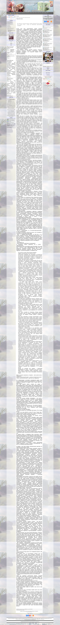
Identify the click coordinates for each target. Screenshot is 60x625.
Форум (39, 12)
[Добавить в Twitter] (12, 17)
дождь (10, 104)
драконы (12, 108)
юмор (8, 99)
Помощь (17, 12)
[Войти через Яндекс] (48, 21)
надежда (13, 105)
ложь (14, 115)
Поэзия (23, 12)
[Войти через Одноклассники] (51, 21)
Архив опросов (12, 126)
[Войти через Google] (49, 21)
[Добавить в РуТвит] (11, 17)
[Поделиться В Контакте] (13, 17)
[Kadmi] (50, 61)
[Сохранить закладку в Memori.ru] (7, 17)
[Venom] (46, 61)
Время (12, 110)
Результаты (8, 126)
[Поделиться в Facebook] (9, 16)
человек (14, 113)
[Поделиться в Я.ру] (11, 18)
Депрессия (13, 114)
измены (8, 115)
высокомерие (11, 116)
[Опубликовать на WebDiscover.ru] (14, 17)
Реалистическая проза (27, 17)
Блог (37, 12)
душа (8, 104)
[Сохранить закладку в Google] (10, 16)
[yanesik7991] (48, 61)
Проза (25, 12)
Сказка (8, 25)
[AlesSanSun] (52, 61)
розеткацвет (49, 36)
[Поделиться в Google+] (11, 16)
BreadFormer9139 (50, 49)
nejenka (45, 85)
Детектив (8, 26)
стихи (10, 103)
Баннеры (45, 12)
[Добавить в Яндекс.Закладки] (10, 18)
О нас (12, 12)
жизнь (10, 100)
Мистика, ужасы (9, 22)
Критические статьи (12, 56)
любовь (12, 99)
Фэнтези (8, 23)
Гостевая (43, 12)
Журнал (33, 12)
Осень (8, 106)
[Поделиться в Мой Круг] (8, 17)
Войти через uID (48, 19)
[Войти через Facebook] (46, 21)
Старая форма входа (48, 23)
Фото (40, 12)
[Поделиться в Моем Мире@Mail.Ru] (14, 16)
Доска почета (20, 12)
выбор (12, 106)
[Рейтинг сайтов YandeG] (44, 624)
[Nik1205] (44, 61)
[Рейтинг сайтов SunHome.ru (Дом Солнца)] (27, 624)
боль (14, 106)
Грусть (8, 105)
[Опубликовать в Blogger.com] (7, 16)
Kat (47, 85)
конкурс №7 (11, 112)
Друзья (47, 12)
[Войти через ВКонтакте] (45, 21)
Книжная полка (28, 12)
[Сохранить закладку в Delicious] (8, 16)
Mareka (50, 85)
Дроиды (13, 107)
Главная (17, 17)
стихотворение (13, 104)
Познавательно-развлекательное (10, 79)
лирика (13, 103)
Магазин (31, 12)
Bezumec (49, 40)
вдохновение (11, 115)
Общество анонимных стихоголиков (48, 26)
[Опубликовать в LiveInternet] (12, 16)
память (10, 106)
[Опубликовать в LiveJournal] (13, 16)
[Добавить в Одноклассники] (10, 17)
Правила (14, 12)
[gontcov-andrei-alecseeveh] (11, 39)
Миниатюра (8, 21)
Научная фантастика (9, 24)
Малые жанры (22, 17)
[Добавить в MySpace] (9, 17)
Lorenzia (47, 31)
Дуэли (35, 12)
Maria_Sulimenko (48, 35)
